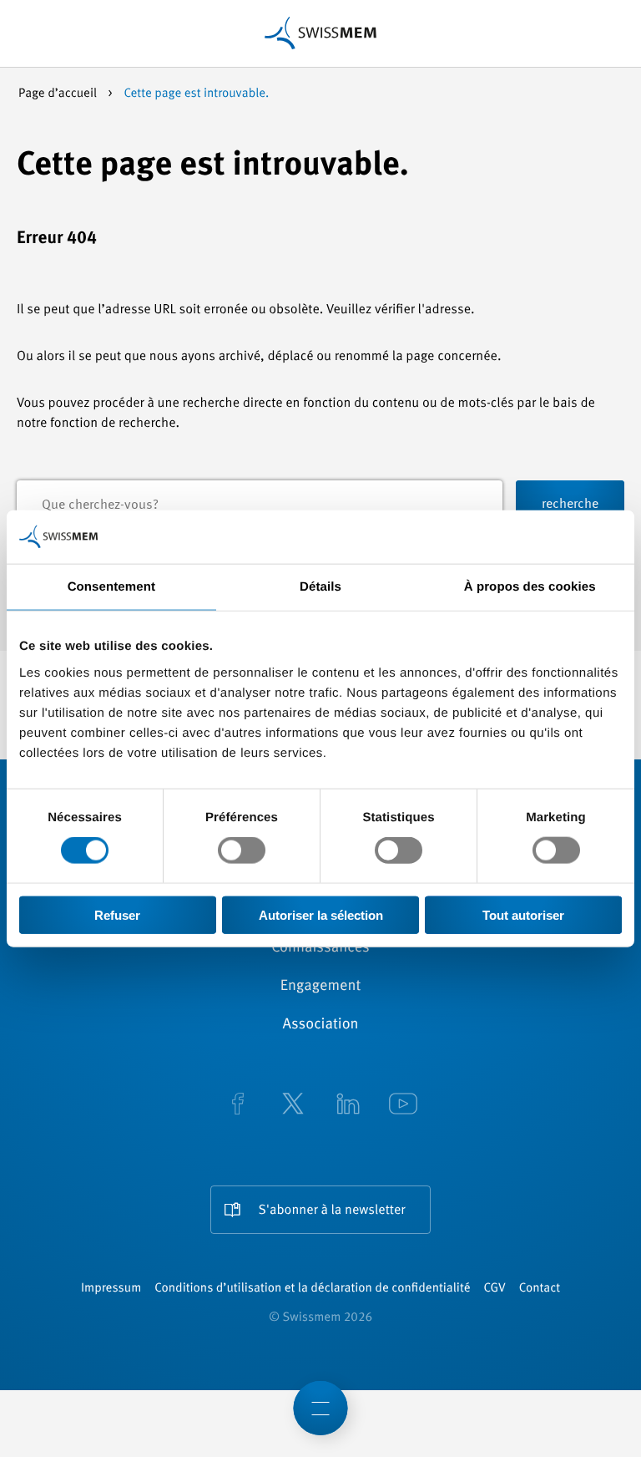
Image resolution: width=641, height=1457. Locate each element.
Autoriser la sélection (321, 914)
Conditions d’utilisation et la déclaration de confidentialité (312, 1288)
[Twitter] (293, 1105)
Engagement (320, 986)
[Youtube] (403, 1105)
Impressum (111, 1288)
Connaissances (320, 948)
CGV (495, 1288)
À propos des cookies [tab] (530, 587)
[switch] (241, 850)
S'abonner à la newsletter (332, 1210)
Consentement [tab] (111, 587)
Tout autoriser (523, 914)
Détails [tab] (320, 587)
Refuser (117, 914)
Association (320, 1025)
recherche (570, 504)
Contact (539, 1288)
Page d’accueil (58, 94)
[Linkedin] (348, 1105)
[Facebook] (238, 1105)
